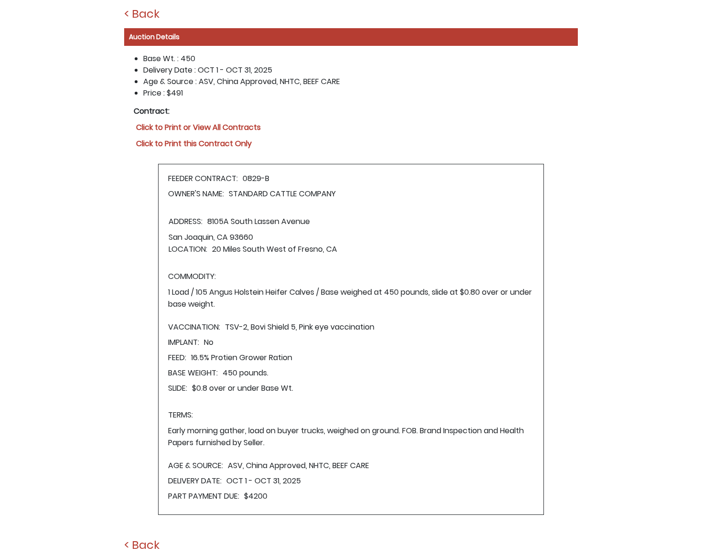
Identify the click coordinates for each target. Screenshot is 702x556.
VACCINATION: (194, 326)
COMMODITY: (192, 276)
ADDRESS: (185, 221)
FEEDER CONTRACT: (203, 178)
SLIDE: (177, 388)
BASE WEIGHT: (193, 372)
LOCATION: (188, 249)
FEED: (177, 357)
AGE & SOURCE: (195, 465)
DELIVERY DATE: (195, 480)
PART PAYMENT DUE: (203, 496)
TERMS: (180, 414)
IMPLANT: (183, 342)
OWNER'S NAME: (196, 193)
